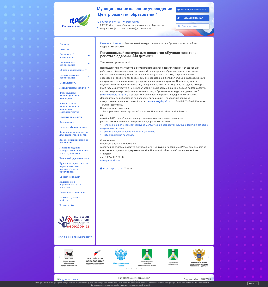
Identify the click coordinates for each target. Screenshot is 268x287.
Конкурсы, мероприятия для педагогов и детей (73, 133)
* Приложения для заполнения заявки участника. (128, 131)
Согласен (253, 283)
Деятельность (67, 83)
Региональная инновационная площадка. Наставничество (69, 107)
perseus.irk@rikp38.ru (158, 101)
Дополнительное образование (69, 76)
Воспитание (66, 122)
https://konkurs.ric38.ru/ (114, 94)
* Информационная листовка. (117, 134)
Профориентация (69, 177)
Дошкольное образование (67, 63)
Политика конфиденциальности (74, 236)
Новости (64, 49)
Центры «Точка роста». (73, 127)
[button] (126, 268)
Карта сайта (67, 205)
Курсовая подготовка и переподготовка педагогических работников (73, 167)
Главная (64, 44)
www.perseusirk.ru (110, 160)
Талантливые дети (70, 117)
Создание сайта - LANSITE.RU (197, 279)
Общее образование (71, 70)
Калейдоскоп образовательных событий (70, 184)
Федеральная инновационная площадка (69, 95)
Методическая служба (72, 88)
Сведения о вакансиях (73, 192)
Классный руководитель (74, 158)
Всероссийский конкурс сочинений (73, 141)
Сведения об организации (67, 55)
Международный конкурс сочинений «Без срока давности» (74, 150)
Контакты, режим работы (69, 198)
